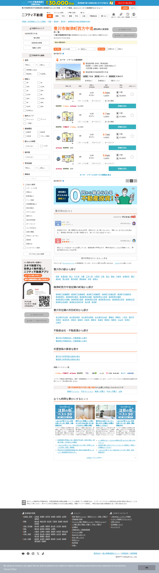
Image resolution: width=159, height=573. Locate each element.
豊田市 (93, 320)
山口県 (58, 534)
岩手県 (47, 517)
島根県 (53, 534)
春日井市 (65, 320)
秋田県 (58, 517)
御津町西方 (60, 297)
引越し (74, 545)
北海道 (37, 517)
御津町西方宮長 (118, 299)
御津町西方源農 (86, 297)
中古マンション (87, 391)
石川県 (58, 526)
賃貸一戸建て (102, 517)
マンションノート (68, 263)
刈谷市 (87, 320)
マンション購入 (77, 522)
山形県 (64, 517)
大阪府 (37, 531)
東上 (71, 276)
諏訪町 (58, 279)
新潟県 (37, 526)
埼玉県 (49, 521)
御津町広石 (130, 299)
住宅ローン (76, 540)
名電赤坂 (64, 276)
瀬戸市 (131, 317)
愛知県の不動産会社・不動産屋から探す (71, 341)
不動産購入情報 (77, 519)
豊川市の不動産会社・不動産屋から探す (71, 338)
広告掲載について (117, 524)
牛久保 (76, 276)
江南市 (58, 322)
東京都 (37, 521)
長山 (107, 276)
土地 (120, 391)
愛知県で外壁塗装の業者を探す (68, 359)
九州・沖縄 (27, 539)
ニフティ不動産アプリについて (121, 519)
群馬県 (37, 524)
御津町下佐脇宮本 (124, 294)
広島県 (37, 534)
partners (50, 566)
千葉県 (54, 521)
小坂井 (118, 276)
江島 (102, 276)
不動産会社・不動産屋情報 (81, 530)
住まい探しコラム (78, 537)
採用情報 (133, 553)
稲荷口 (95, 279)
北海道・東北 (27, 517)
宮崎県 (64, 539)
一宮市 (124, 317)
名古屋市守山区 (62, 317)
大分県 (58, 539)
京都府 (47, 531)
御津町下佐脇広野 (109, 294)
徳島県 (64, 534)
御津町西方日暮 (91, 299)
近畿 (24, 531)
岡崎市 (118, 317)
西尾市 (107, 320)
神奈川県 (43, 521)
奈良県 (58, 531)
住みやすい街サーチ (78, 535)
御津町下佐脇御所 (78, 294)
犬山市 (120, 320)
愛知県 (37, 529)
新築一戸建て (100, 391)
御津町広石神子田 (76, 302)
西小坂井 (65, 279)
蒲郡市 (113, 320)
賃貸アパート (92, 517)
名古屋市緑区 (74, 317)
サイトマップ (115, 527)
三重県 (53, 529)
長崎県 (47, 539)
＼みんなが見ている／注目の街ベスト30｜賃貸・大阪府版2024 (64, 423)
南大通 (87, 302)
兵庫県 (42, 531)
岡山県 (42, 534)
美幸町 (94, 302)
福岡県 (37, 539)
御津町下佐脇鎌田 (63, 294)
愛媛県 (42, 536)
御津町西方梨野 (77, 299)
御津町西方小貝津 (100, 297)
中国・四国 (27, 534)
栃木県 (65, 521)
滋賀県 (53, 531)
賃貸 (73, 517)
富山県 (53, 526)
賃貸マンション (81, 517)
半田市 (58, 320)
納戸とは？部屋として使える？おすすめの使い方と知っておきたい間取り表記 (85, 423)
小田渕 (96, 276)
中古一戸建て (112, 391)
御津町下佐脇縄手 (93, 294)
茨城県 (60, 521)
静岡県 (47, 529)
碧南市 (80, 320)
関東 (24, 521)
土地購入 (75, 527)
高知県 (47, 536)
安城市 (100, 320)
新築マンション (73, 391)
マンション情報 (77, 532)
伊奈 (89, 279)
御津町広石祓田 (62, 302)
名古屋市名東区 (87, 317)
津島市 (73, 320)
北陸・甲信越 (27, 526)
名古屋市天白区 (101, 317)
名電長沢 (126, 276)
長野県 (47, 526)
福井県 (64, 526)
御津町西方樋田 (115, 297)
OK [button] (146, 568)
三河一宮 (89, 276)
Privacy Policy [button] (10, 569)
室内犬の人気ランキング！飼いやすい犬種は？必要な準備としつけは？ (105, 423)
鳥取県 (47, 534)
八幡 (82, 276)
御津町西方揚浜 (72, 297)
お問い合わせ (115, 522)
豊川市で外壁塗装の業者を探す (68, 356)
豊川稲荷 (74, 279)
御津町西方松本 (105, 299)
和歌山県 (65, 531)
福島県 (37, 519)
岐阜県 (42, 529)
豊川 (133, 276)
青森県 (42, 517)
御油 (112, 276)
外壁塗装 (75, 543)
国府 (57, 276)
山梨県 (42, 526)
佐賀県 (42, 539)
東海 (24, 529)
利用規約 (124, 553)
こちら (117, 263)
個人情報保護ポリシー (111, 553)
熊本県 (53, 539)
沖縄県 (43, 541)
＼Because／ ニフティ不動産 (121, 517)
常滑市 (127, 320)
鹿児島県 (37, 541)
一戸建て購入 (76, 524)
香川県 (37, 536)
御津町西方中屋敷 (63, 299)
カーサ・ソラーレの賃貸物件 (71, 60)
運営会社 (97, 553)
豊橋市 (111, 317)
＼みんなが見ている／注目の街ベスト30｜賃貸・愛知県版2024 (125, 423)
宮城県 (53, 517)
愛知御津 (82, 279)
